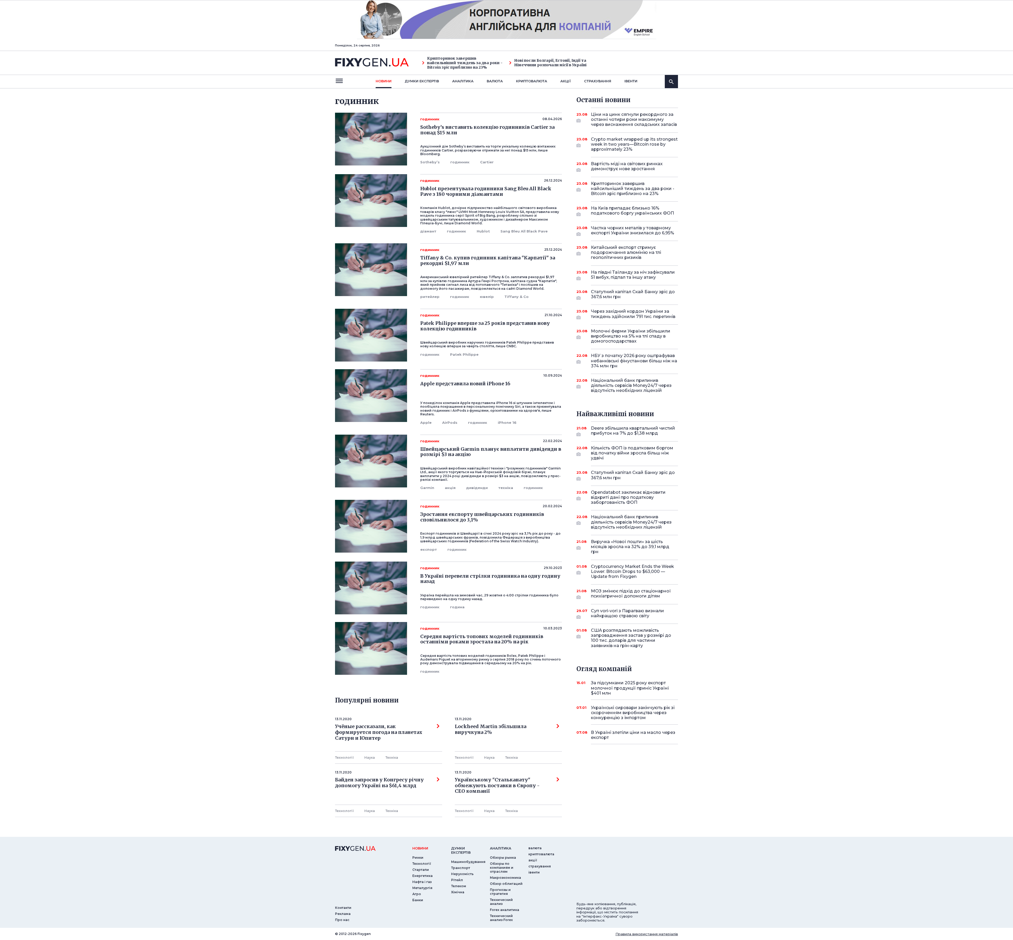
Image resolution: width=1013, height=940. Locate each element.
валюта (495, 81)
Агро (416, 894)
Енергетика (422, 876)
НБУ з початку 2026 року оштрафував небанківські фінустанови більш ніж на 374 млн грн (634, 360)
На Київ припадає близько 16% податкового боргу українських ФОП (632, 211)
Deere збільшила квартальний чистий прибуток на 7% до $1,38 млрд (633, 431)
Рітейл (457, 880)
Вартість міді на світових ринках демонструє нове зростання (627, 166)
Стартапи (420, 870)
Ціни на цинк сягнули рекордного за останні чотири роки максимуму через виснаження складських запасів (634, 119)
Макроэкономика (505, 878)
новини (383, 81)
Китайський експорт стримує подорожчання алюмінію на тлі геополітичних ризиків (626, 252)
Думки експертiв (422, 81)
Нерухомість (462, 874)
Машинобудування (468, 862)
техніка (505, 488)
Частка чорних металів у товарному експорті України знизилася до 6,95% (632, 230)
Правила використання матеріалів (646, 934)
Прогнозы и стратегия (500, 892)
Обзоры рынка (503, 858)
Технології (344, 757)
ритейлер (429, 297)
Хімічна (457, 892)
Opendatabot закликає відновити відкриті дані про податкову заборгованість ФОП (628, 497)
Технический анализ (501, 902)
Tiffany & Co (516, 297)
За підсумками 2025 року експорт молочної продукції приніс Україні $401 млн (630, 687)
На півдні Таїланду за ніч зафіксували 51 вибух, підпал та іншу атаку (633, 275)
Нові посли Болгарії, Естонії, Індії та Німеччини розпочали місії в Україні (550, 62)
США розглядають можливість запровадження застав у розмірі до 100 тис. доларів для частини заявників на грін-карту (631, 638)
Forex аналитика (504, 910)
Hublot (483, 231)
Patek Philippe (464, 354)
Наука (369, 757)
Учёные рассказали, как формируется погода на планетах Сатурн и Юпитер (378, 732)
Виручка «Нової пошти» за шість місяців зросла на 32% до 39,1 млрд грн (630, 546)
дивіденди (477, 488)
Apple (426, 422)
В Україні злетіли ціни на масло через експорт (633, 735)
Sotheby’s (430, 162)
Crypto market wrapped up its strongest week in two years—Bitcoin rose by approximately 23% (634, 144)
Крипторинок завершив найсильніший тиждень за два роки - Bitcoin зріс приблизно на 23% (465, 62)
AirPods (449, 422)
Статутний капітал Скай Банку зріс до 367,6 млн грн (633, 294)
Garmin (427, 488)
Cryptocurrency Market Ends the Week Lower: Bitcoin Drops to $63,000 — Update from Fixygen (632, 571)
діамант (428, 231)
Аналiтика (463, 81)
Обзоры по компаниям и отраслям (501, 867)
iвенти (630, 81)
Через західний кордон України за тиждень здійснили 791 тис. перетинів (633, 314)
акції (565, 81)
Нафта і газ (422, 882)
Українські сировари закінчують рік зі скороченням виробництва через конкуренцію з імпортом (633, 712)
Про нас (342, 920)
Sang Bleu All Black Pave (524, 231)
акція (450, 488)
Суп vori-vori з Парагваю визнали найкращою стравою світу (627, 613)
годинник (460, 162)
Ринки (417, 858)
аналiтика (500, 848)
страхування (597, 81)
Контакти (343, 908)
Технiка (391, 757)
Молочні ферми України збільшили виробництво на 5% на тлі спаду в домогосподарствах (630, 336)
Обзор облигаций (506, 884)
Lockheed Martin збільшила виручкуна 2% (490, 729)
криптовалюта (531, 81)
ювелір (487, 297)
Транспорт (460, 868)
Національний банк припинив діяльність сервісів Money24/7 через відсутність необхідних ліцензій (631, 385)
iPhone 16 (507, 422)
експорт (428, 549)
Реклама (343, 914)
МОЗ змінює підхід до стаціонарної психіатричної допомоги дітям (631, 593)
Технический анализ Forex (501, 918)
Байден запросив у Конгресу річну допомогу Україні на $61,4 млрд (379, 783)
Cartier (487, 162)
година (457, 607)
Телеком (458, 886)
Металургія (422, 888)
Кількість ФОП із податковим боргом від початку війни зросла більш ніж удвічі (632, 452)
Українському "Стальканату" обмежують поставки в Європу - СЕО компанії (498, 785)
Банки (417, 900)
